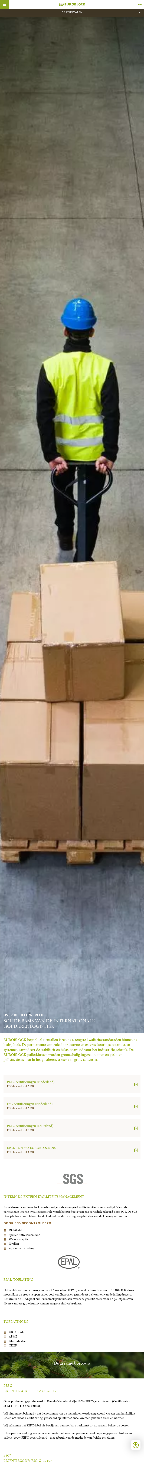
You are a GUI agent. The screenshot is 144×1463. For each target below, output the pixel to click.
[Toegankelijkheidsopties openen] (135, 1445)
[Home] (72, 4)
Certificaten (72, 12)
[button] (4, 4)
